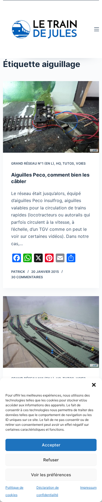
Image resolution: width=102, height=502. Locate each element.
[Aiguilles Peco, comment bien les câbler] (51, 117)
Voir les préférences (51, 474)
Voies (81, 163)
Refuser (51, 459)
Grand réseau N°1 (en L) (32, 163)
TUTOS (68, 163)
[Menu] (96, 29)
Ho (58, 163)
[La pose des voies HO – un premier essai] (51, 332)
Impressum (88, 487)
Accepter (51, 444)
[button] (94, 385)
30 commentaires (27, 277)
